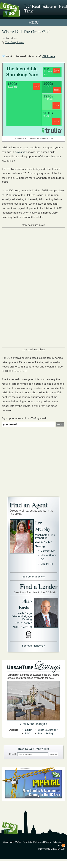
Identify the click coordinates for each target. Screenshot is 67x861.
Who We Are (15, 842)
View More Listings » (33, 723)
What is (48, 729)
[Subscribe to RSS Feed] (63, 845)
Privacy (47, 842)
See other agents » (33, 576)
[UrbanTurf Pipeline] (33, 800)
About (5, 842)
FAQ (27, 733)
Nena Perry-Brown (14, 42)
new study (21, 151)
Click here (48, 56)
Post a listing (45, 733)
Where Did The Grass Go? (26, 31)
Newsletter (28, 842)
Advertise (38, 842)
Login (28, 729)
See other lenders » (33, 645)
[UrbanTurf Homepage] (19, 14)
